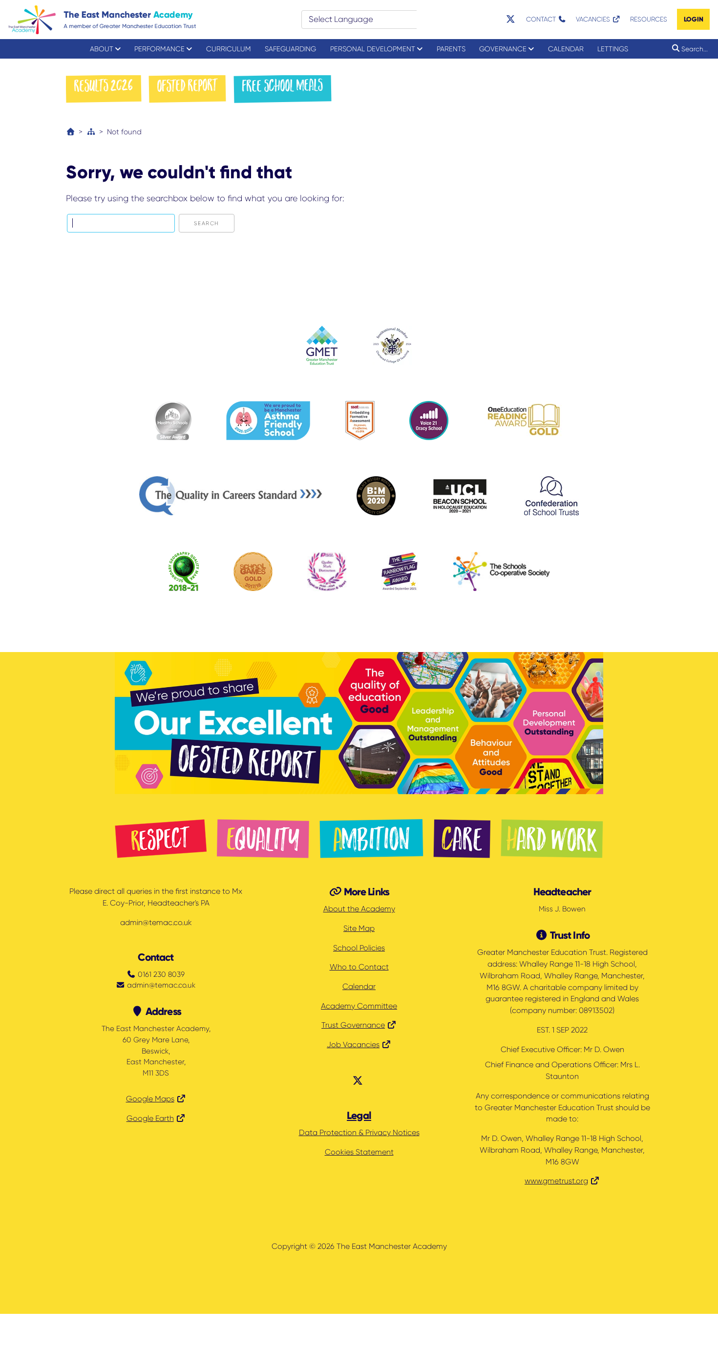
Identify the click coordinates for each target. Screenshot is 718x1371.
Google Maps (150, 1099)
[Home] (70, 131)
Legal (359, 1115)
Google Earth (150, 1118)
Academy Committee (359, 1006)
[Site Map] (91, 131)
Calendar (566, 49)
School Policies (359, 948)
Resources (648, 19)
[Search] (674, 48)
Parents (451, 49)
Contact (542, 19)
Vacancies (594, 19)
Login (693, 19)
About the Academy (359, 909)
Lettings (612, 49)
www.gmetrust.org (556, 1181)
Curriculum (228, 49)
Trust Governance (353, 1025)
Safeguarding (290, 49)
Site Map (359, 928)
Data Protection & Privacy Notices (359, 1132)
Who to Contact (359, 967)
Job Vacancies (353, 1044)
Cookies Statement (359, 1152)
